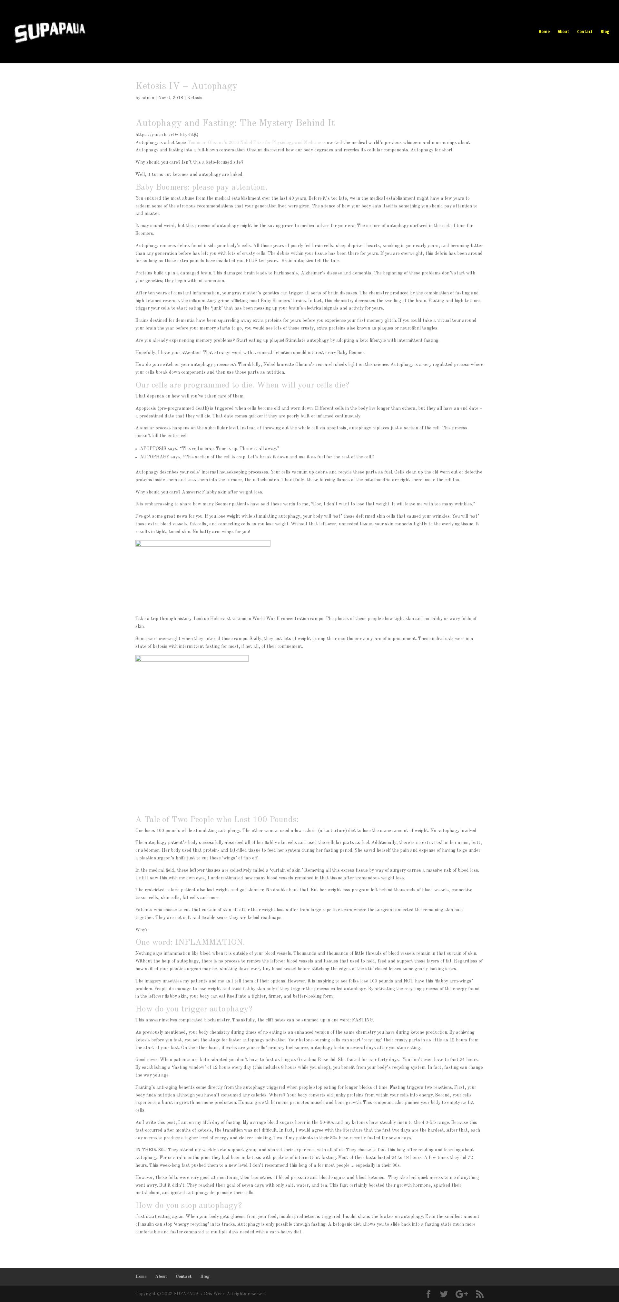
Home (544, 31)
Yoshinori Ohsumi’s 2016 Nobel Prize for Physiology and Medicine (254, 142)
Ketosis (194, 98)
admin (148, 98)
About (563, 31)
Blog (605, 31)
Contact (585, 31)
